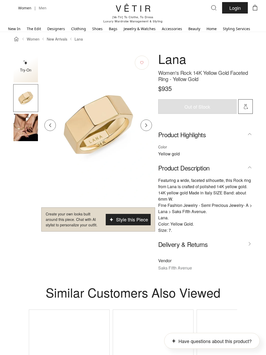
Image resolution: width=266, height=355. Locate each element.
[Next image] (146, 125)
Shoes (97, 28)
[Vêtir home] (133, 8)
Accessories (172, 28)
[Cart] (255, 8)
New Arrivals (57, 39)
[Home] (16, 39)
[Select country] (11, 8)
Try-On (25, 70)
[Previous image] (50, 125)
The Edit (34, 28)
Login (235, 7)
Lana (79, 39)
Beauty (194, 28)
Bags (113, 28)
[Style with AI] (245, 106)
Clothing (78, 28)
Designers (56, 28)
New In (14, 28)
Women (33, 39)
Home (212, 28)
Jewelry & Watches (140, 28)
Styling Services (236, 28)
